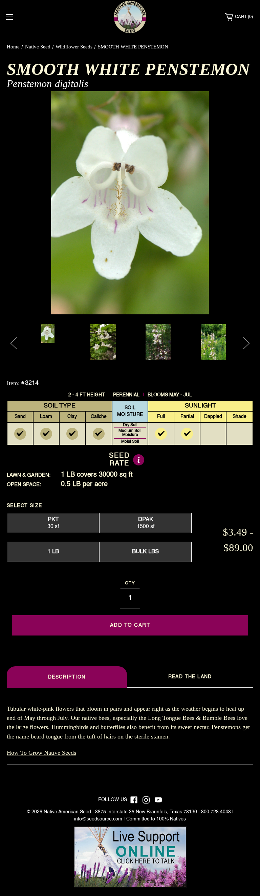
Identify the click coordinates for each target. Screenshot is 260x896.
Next (246, 343)
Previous (13, 343)
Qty (130, 583)
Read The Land (190, 676)
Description (66, 677)
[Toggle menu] (9, 16)
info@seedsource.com (98, 819)
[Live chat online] (130, 856)
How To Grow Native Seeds (41, 752)
